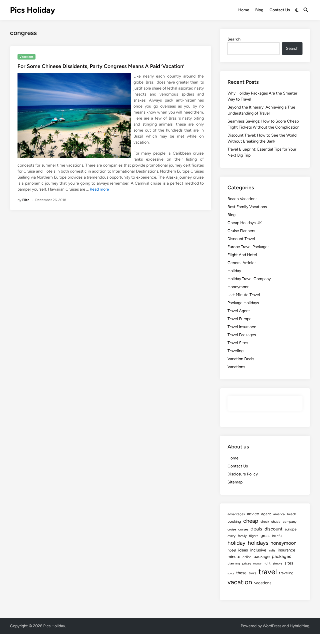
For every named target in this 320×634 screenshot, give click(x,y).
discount (273, 529)
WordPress (272, 625)
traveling (286, 573)
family (242, 536)
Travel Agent (239, 310)
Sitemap (235, 482)
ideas (243, 550)
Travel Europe (240, 318)
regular (257, 563)
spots (231, 573)
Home (243, 10)
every (232, 536)
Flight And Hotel (242, 254)
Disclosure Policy (243, 474)
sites (288, 563)
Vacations (27, 57)
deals (256, 529)
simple (277, 563)
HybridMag (299, 625)
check (264, 521)
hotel (232, 550)
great (265, 535)
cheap (250, 521)
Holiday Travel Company (249, 278)
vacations (263, 582)
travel (267, 571)
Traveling (236, 350)
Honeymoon (239, 286)
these (241, 572)
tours (252, 573)
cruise (232, 529)
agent (266, 514)
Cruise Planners (241, 230)
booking (234, 521)
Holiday (234, 270)
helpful (277, 536)
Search (234, 39)
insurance (286, 550)
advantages (236, 514)
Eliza (25, 200)
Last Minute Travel (244, 294)
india (272, 550)
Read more (99, 189)
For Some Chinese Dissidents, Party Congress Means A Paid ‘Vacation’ (101, 66)
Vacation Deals (241, 358)
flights (253, 536)
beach (291, 514)
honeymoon (283, 543)
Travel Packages (242, 334)
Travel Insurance (242, 326)
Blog (259, 10)
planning (234, 563)
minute (234, 556)
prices (246, 563)
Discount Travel (241, 238)
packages (281, 556)
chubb (275, 521)
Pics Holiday (32, 10)
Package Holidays (243, 302)
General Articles (242, 262)
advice (253, 513)
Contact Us (280, 10)
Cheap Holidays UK (245, 222)
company (289, 521)
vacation (240, 582)
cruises (243, 529)
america (279, 514)
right (267, 563)
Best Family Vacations (247, 206)
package (262, 556)
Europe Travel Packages (248, 246)
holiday (237, 542)
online (246, 557)
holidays (258, 542)
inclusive (258, 550)
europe (290, 529)
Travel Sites (238, 342)
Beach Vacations (242, 198)
